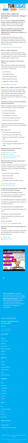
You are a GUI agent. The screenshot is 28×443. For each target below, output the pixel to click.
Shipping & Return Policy (20, 435)
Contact (3, 364)
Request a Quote (7, 223)
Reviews (3, 396)
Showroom (3, 393)
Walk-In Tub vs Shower (8, 154)
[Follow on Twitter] (7, 330)
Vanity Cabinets (5, 424)
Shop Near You (4, 369)
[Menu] (2, 5)
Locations (3, 390)
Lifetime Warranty (5, 375)
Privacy (9, 435)
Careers (3, 398)
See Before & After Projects (9, 183)
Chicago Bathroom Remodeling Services (12, 47)
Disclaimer (4, 435)
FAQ (2, 372)
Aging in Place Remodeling (9, 157)
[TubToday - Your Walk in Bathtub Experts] (17, 6)
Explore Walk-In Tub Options (9, 84)
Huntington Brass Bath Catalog (8, 427)
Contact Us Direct (5, 367)
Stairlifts (3, 351)
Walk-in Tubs (4, 341)
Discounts (3, 385)
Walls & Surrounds (5, 348)
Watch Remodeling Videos (9, 185)
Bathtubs (3, 338)
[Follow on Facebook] (2, 330)
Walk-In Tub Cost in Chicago (9, 152)
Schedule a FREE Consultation (8, 318)
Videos (2, 414)
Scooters (3, 354)
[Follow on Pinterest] (9, 330)
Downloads (4, 417)
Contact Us (14, 1)
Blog (2, 406)
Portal (14, 436)
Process (3, 361)
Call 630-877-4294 (7, 239)
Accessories (4, 346)
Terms (12, 435)
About (2, 383)
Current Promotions (5, 409)
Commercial (4, 388)
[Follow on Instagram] (5, 330)
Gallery (2, 411)
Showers (3, 343)
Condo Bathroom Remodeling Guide (11, 156)
